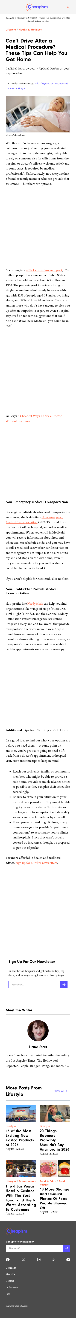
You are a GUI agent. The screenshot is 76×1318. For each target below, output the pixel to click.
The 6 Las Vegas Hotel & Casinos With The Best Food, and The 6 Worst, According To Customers (21, 1198)
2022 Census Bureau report (44, 270)
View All (59, 1091)
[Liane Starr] (38, 1030)
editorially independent (27, 18)
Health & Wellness (30, 29)
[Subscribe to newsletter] (64, 984)
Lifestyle (11, 29)
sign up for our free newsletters (36, 863)
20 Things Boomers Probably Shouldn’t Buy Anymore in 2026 (54, 1140)
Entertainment (27, 1181)
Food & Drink (48, 1181)
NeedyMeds (35, 603)
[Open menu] (7, 7)
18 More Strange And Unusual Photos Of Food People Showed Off (54, 1198)
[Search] (68, 7)
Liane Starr (17, 73)
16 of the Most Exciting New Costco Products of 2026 (20, 1138)
